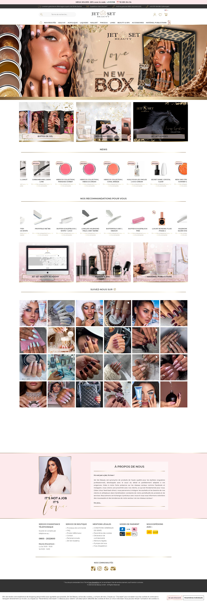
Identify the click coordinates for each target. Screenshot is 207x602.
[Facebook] (93, 568)
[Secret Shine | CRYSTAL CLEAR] (36, 169)
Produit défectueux (74, 533)
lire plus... (97, 503)
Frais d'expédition (100, 546)
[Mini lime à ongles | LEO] (155, 169)
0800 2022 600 (133, 6)
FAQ (68, 531)
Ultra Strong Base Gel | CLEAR (84, 181)
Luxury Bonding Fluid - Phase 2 (109, 230)
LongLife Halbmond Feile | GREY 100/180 (37, 230)
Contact (70, 536)
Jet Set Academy (73, 541)
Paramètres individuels (193, 598)
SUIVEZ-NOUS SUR (102, 289)
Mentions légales (100, 541)
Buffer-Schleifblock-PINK (85, 230)
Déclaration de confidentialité (99, 537)
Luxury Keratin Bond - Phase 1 (156, 230)
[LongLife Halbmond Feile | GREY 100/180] (37, 218)
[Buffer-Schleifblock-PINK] (85, 218)
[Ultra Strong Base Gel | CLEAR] (84, 169)
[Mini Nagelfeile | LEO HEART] (108, 169)
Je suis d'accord (174, 598)
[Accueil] (41, 23)
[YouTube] (113, 568)
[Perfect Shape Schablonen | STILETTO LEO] (179, 169)
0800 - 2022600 (47, 538)
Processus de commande (76, 528)
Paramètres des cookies (103, 533)
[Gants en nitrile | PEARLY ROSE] (180, 218)
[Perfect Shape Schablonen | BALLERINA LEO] (131, 169)
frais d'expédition (94, 582)
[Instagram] (100, 568)
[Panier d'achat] (166, 14)
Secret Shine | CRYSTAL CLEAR (36, 181)
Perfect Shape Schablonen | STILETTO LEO (179, 181)
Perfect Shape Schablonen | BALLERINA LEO (131, 181)
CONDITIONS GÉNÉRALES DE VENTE (104, 529)
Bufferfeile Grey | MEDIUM (61, 230)
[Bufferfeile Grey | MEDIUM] (61, 218)
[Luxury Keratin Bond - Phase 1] (156, 218)
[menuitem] (166, 14)
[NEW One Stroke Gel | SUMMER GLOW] (60, 169)
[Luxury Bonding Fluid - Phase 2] (109, 218)
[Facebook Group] (106, 568)
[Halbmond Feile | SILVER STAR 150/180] (132, 218)
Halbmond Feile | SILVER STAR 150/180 (132, 230)
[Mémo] (160, 14)
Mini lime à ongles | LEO (155, 180)
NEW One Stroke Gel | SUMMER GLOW (60, 181)
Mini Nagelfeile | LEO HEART (108, 181)
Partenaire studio (73, 538)
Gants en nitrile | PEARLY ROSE (180, 230)
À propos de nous (100, 543)
